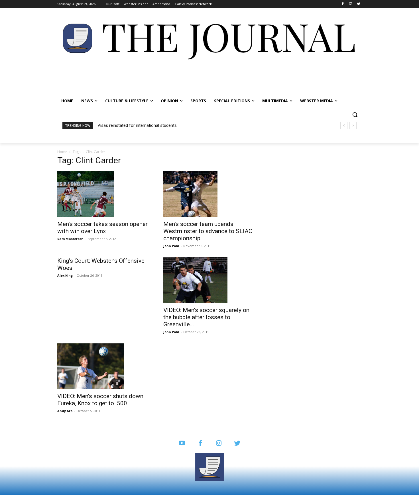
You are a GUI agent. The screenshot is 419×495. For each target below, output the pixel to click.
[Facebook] (342, 4)
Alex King (65, 275)
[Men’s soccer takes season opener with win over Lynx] (103, 194)
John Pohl (171, 246)
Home (62, 151)
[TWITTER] (237, 443)
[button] (355, 114)
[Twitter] (358, 4)
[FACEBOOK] (200, 443)
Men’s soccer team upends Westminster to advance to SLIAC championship (207, 231)
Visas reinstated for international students (137, 125)
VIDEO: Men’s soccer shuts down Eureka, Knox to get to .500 (100, 400)
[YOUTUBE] (182, 443)
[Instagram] (350, 4)
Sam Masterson (70, 239)
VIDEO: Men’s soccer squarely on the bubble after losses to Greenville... (206, 317)
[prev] (343, 125)
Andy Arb (64, 411)
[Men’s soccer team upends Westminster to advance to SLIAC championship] (209, 194)
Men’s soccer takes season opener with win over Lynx (102, 228)
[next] (353, 125)
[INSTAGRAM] (219, 443)
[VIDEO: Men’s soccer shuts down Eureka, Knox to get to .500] (103, 366)
